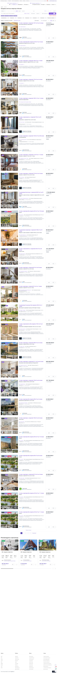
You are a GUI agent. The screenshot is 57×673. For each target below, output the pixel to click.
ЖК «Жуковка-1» (22, 64)
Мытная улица (45, 669)
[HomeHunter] (3, 3)
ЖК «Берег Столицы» (22, 310)
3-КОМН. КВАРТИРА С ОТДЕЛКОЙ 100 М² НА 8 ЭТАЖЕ (30, 418)
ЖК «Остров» (21, 214)
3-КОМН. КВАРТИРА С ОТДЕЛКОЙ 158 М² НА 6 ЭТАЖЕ (30, 380)
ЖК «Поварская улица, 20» (23, 365)
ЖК (10, 4)
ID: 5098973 (21, 424)
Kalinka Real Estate (25, 149)
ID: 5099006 (21, 274)
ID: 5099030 (21, 161)
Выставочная (31, 656)
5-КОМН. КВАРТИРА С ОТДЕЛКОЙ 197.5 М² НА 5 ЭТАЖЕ (31, 23)
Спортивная (31, 660)
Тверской (31, 271)
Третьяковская (31, 659)
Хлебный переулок (46, 656)
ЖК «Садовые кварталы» (7, 552)
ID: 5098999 (21, 217)
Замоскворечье (17, 667)
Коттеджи (43, 4)
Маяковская (22, 272)
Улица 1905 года (31, 657)
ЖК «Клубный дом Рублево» (23, 402)
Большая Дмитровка (46, 659)
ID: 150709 (20, 28)
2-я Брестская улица (36, 271)
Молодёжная (22, 159)
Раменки (27, 177)
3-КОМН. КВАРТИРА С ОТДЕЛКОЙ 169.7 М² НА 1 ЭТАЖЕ (31, 98)
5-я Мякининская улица (36, 402)
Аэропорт (21, 385)
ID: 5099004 (21, 237)
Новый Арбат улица (32, 346)
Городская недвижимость (13, 3)
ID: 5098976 (21, 443)
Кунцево (32, 158)
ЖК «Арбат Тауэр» (22, 346)
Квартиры (14, 4)
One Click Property (25, 55)
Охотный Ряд (22, 330)
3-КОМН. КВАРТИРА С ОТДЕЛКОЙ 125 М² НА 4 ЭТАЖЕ (30, 79)
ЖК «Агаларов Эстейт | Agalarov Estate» (29, 103)
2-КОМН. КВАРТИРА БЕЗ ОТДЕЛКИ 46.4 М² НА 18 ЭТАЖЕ (31, 211)
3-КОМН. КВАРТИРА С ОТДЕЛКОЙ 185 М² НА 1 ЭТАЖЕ (30, 60)
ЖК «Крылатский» (22, 421)
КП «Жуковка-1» (31, 66)
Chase (23, 74)
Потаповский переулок (46, 657)
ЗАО (28, 139)
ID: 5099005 (21, 256)
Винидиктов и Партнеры (26, 131)
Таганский (16, 663)
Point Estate (24, 37)
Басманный (16, 666)
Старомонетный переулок (47, 663)
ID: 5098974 (21, 462)
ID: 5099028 (21, 143)
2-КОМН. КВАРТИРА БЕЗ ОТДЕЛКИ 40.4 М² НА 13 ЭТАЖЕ (31, 436)
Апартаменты (21, 4)
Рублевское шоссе (36, 158)
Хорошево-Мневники (29, 214)
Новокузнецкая (31, 667)
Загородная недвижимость (36, 3)
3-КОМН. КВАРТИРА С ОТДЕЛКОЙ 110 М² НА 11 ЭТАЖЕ (31, 154)
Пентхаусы (26, 4)
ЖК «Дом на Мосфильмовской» (24, 198)
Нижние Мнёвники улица (36, 214)
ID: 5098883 (21, 368)
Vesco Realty (24, 206)
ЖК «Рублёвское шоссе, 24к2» (24, 158)
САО (1, 666)
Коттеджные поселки (37, 4)
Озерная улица (38, 139)
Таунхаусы (48, 4)
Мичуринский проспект (23, 141)
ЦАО (26, 253)
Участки (54, 4)
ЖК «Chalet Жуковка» (22, 26)
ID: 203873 (20, 47)
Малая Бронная (45, 666)
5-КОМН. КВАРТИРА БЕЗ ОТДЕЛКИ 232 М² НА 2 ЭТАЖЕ (31, 41)
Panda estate (24, 488)
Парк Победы (22, 199)
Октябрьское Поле (23, 311)
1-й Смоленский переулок (47, 667)
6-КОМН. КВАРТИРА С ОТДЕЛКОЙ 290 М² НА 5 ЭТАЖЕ (30, 342)
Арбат (28, 346)
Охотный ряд (31, 669)
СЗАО (24, 214)
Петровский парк (22, 479)
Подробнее (12, 671)
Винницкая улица (32, 177)
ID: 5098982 (21, 499)
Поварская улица (34, 365)
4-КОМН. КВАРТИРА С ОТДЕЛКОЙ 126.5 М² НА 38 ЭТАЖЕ (31, 135)
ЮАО (1, 667)
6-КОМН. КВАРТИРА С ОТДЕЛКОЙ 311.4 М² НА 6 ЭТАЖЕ (31, 361)
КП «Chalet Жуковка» (33, 28)
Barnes (23, 319)
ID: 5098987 (21, 518)
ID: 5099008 (21, 293)
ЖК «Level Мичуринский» (23, 139)
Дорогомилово (17, 669)
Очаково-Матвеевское (32, 139)
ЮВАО (2, 663)
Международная (22, 124)
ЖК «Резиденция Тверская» (23, 271)
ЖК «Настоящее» (22, 177)
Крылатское (28, 421)
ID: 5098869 (21, 349)
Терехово (21, 441)
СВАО (2, 659)
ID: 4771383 (21, 103)
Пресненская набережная (36, 253)
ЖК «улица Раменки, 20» (27, 237)
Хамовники (16, 657)
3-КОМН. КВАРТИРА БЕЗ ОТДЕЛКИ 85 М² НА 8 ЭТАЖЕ (30, 455)
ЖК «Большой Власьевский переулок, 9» (29, 293)
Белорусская (31, 663)
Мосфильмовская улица (37, 198)
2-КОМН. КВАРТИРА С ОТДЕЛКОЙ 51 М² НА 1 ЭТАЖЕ (30, 286)
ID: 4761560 (21, 66)
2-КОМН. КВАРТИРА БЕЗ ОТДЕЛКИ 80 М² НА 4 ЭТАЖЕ (30, 399)
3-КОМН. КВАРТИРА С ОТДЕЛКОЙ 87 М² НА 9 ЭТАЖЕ (30, 267)
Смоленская (22, 347)
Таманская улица (37, 310)
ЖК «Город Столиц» (22, 253)
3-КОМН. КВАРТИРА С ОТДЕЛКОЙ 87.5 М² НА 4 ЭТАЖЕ (31, 474)
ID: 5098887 (21, 405)
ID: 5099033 (21, 201)
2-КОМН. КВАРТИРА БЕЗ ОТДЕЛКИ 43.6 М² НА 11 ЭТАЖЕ (31, 493)
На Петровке (24, 168)
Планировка (5, 127)
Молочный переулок (46, 660)
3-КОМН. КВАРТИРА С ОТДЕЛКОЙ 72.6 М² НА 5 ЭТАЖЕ (31, 173)
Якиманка (16, 660)
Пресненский (29, 253)
